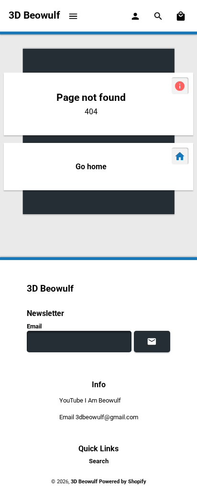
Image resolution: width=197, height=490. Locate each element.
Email (34, 326)
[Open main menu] (74, 16)
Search (99, 461)
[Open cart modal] (181, 16)
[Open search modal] (159, 16)
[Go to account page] (136, 16)
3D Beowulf (85, 482)
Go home (91, 166)
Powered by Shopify (122, 482)
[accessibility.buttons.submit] (152, 341)
